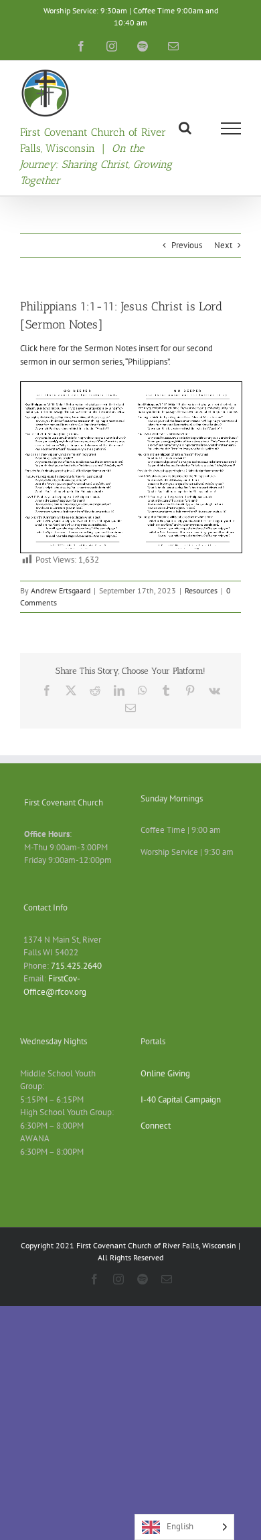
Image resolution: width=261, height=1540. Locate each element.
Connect (156, 1125)
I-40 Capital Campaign (181, 1099)
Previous (186, 245)
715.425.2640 (76, 965)
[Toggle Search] (185, 127)
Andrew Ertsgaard (60, 590)
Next (223, 245)
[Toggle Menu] (231, 128)
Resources (201, 590)
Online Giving (165, 1073)
